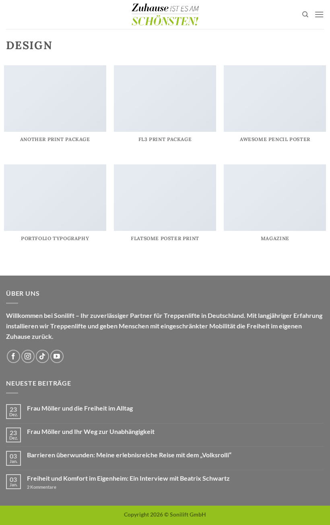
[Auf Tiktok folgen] (42, 356)
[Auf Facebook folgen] (13, 356)
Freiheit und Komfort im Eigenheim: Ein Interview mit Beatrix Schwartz (128, 478)
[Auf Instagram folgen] (28, 356)
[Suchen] (305, 14)
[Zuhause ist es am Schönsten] (165, 14)
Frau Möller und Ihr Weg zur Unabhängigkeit (91, 431)
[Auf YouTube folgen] (57, 356)
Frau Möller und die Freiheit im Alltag (80, 408)
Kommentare (41, 487)
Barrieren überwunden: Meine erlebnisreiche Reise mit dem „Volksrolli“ (129, 455)
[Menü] (319, 14)
